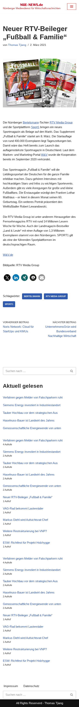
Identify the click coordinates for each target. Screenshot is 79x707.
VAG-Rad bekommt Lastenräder (23, 508)
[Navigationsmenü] (71, 6)
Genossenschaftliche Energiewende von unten (32, 428)
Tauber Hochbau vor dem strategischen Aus (30, 412)
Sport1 (35, 127)
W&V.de (8, 254)
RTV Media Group (61, 122)
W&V (44, 154)
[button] (7, 277)
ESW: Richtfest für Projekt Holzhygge (26, 542)
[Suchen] (71, 371)
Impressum (11, 686)
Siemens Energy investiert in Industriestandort (31, 405)
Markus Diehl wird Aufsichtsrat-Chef (25, 519)
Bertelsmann (31, 122)
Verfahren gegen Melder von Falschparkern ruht (33, 397)
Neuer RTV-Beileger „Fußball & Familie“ (27, 497)
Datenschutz (31, 686)
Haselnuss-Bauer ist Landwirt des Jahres (28, 420)
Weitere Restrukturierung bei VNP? (25, 531)
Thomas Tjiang (17, 45)
